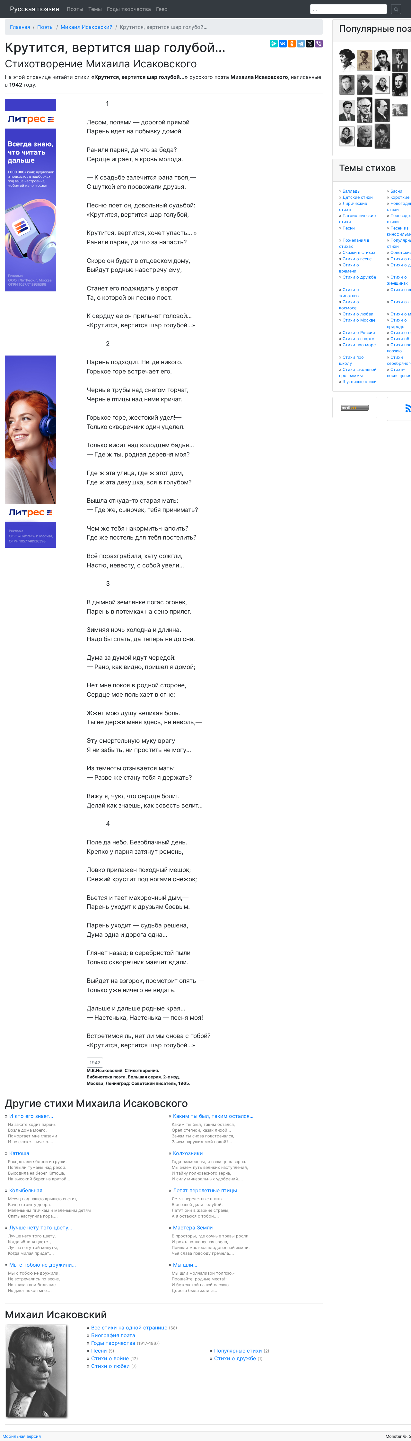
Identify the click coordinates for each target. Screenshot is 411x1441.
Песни (99, 1350)
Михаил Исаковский (87, 27)
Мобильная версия (22, 1436)
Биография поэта (113, 1335)
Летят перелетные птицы (205, 1190)
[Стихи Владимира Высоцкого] (382, 60)
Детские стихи (358, 197)
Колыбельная (25, 1190)
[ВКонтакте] (283, 43)
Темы (95, 9)
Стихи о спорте (358, 338)
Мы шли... (185, 1264)
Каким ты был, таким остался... (213, 1116)
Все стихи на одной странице (129, 1327)
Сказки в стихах (359, 252)
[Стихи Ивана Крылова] (382, 84)
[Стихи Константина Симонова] (365, 136)
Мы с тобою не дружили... (42, 1264)
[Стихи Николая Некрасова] (382, 110)
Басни (396, 191)
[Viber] (319, 43)
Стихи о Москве (359, 320)
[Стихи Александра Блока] (365, 60)
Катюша (19, 1153)
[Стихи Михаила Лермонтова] (400, 84)
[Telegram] (301, 43)
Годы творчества (129, 9)
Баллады (352, 191)
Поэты (75, 9)
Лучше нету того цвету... (40, 1227)
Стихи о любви (110, 1366)
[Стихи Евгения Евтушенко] (347, 84)
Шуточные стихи (360, 381)
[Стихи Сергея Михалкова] (365, 110)
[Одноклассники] (292, 43)
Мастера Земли (193, 1227)
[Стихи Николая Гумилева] (400, 60)
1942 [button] (95, 1062)
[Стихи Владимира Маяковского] (347, 110)
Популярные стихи (238, 1350)
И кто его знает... (31, 1116)
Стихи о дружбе (235, 1358)
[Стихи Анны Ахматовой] (347, 60)
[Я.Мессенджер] (274, 43)
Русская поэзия (34, 9)
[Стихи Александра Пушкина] (347, 136)
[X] (310, 43)
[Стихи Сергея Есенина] (365, 84)
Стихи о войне (110, 1358)
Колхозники (188, 1153)
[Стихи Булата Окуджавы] (400, 110)
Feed (162, 9)
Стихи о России (359, 332)
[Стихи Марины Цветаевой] (382, 136)
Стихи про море (359, 344)
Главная (20, 27)
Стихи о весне (357, 258)
